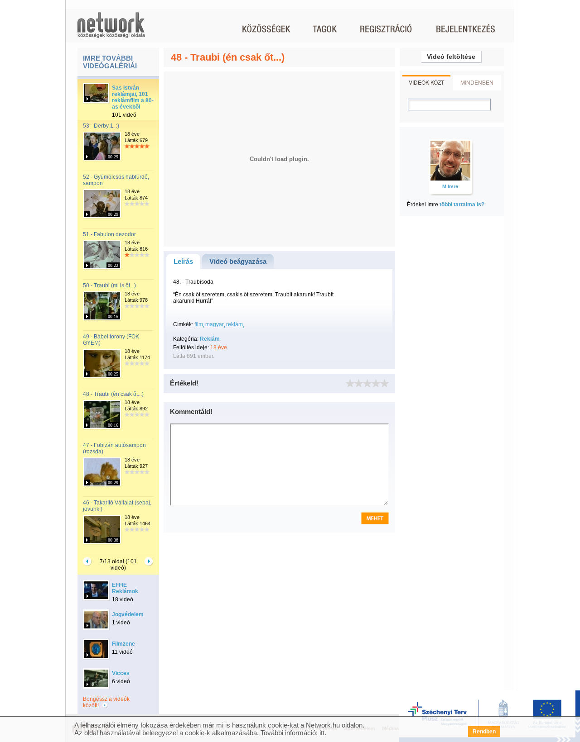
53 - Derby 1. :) (101, 126)
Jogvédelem (128, 614)
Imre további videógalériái (110, 62)
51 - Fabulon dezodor (109, 234)
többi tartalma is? (462, 204)
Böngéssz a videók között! (106, 702)
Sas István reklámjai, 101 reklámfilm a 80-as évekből (133, 97)
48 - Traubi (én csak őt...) (113, 394)
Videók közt (426, 82)
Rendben (484, 731)
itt (321, 733)
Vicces (121, 673)
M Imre (450, 186)
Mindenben (476, 82)
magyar (214, 324)
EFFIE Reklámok (125, 588)
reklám (234, 324)
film (198, 324)
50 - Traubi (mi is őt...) (109, 285)
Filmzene (123, 644)
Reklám (210, 339)
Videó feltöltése (451, 56)
